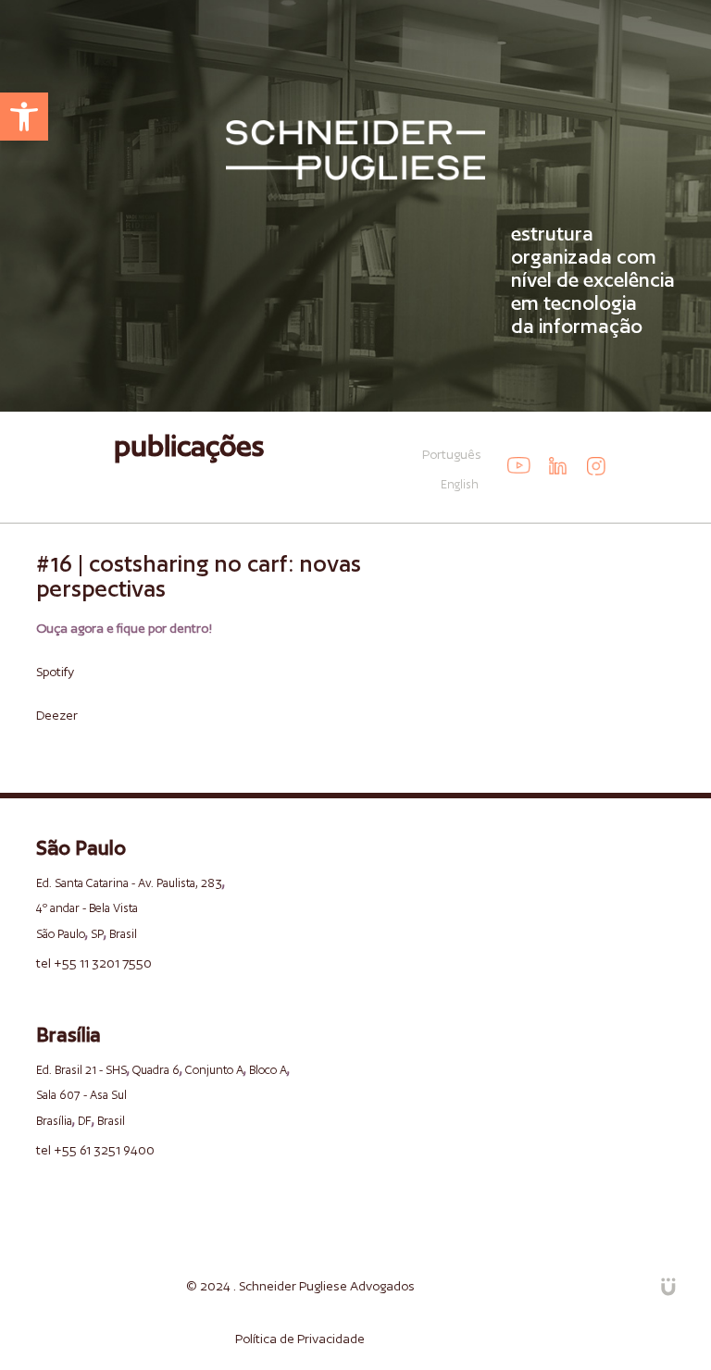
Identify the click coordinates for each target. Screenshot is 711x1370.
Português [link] (451, 454)
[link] (24, 117)
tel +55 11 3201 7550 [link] (94, 963)
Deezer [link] (57, 715)
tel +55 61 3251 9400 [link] (95, 1149)
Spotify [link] (55, 671)
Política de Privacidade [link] (300, 1338)
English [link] (460, 484)
